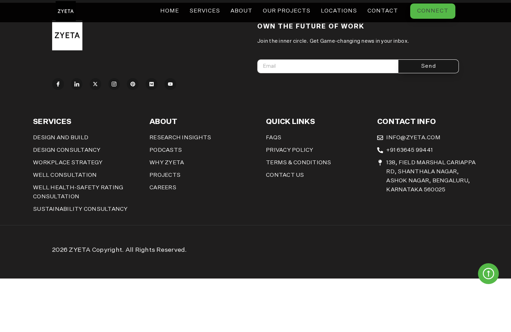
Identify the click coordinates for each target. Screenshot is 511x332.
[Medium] (151, 84)
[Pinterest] (133, 84)
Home (169, 11)
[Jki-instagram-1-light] (114, 84)
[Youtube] (170, 84)
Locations (339, 11)
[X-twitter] (96, 84)
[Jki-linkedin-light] (77, 84)
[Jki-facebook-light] (58, 84)
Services (204, 11)
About (241, 11)
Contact (382, 11)
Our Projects (286, 11)
